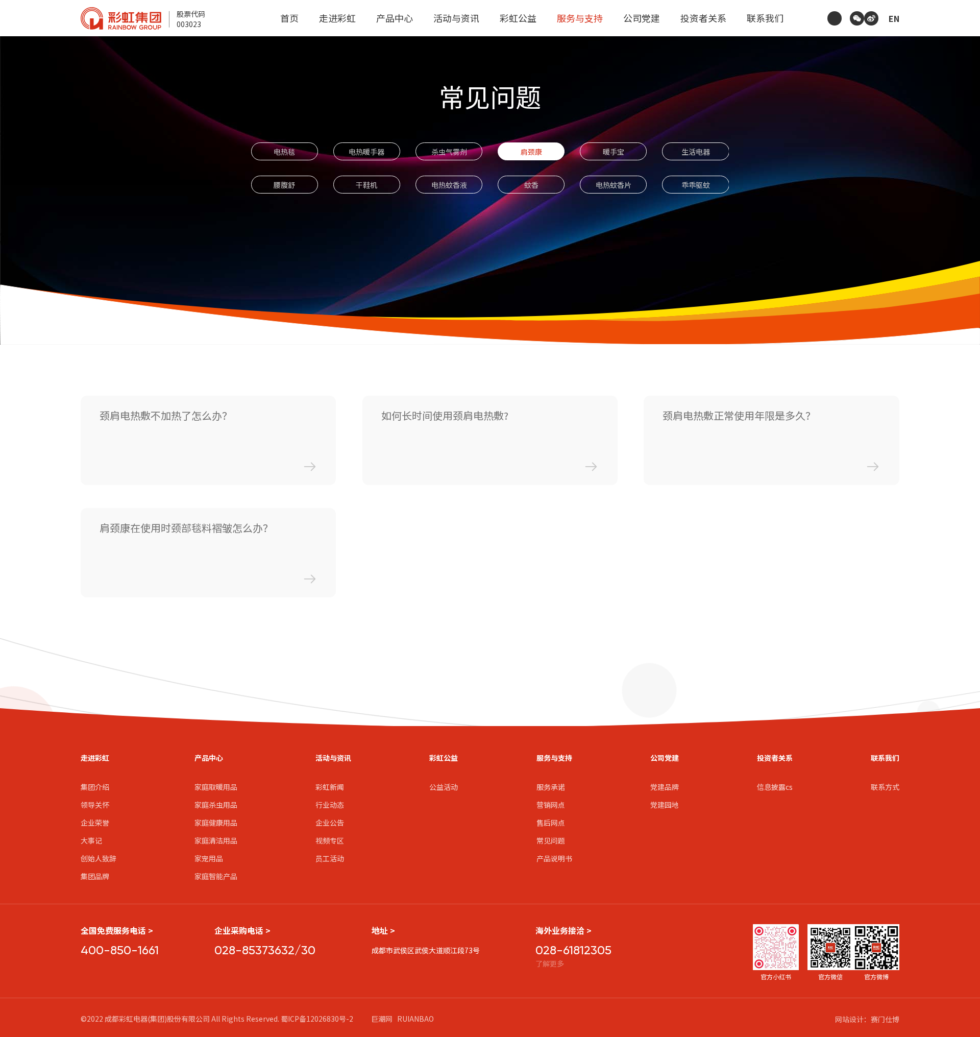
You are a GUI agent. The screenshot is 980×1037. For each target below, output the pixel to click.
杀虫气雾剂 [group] (449, 152)
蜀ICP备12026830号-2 (317, 1019)
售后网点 (550, 822)
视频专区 (329, 840)
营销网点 (550, 805)
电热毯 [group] (284, 152)
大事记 (91, 840)
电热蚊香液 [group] (449, 185)
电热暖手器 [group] (366, 152)
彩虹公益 (518, 18)
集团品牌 (95, 876)
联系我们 (765, 18)
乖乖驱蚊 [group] (695, 185)
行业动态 (329, 805)
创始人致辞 (98, 858)
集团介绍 (95, 787)
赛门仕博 (885, 1019)
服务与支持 (580, 18)
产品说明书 (554, 858)
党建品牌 (664, 787)
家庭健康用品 (215, 822)
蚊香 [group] (531, 185)
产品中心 (394, 18)
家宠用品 (208, 858)
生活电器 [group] (695, 152)
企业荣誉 (95, 822)
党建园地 (664, 805)
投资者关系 (703, 18)
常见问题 (550, 840)
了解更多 (549, 963)
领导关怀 (95, 805)
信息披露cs (775, 787)
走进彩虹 (337, 18)
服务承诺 (550, 787)
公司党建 (641, 18)
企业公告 (329, 822)
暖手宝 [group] (613, 152)
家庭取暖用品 (215, 787)
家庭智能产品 (215, 876)
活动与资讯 (456, 18)
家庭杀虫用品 (215, 805)
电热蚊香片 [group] (613, 185)
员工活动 (329, 858)
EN (894, 18)
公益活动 (443, 787)
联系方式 (885, 787)
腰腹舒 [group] (284, 185)
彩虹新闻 (329, 787)
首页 (289, 18)
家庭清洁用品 (215, 840)
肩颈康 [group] (531, 152)
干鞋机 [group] (366, 185)
